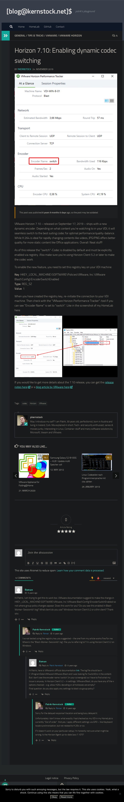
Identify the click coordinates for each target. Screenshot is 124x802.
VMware (51, 35)
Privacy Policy (71, 778)
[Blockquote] (55, 563)
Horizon (33, 403)
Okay (54, 797)
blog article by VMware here (53, 387)
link (77, 670)
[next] (116, 475)
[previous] (16, 475)
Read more (66, 797)
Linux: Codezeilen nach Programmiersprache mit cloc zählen (94, 478)
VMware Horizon (70, 35)
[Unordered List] (51, 563)
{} (69, 563)
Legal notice (51, 778)
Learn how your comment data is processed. (80, 570)
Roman (46, 633)
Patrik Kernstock (41, 629)
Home (21, 26)
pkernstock (24, 69)
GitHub (47, 26)
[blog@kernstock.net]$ (39, 11)
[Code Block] (60, 563)
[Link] (64, 563)
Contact (60, 26)
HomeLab (34, 26)
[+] (73, 563)
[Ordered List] (46, 563)
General (20, 35)
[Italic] (33, 563)
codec (24, 403)
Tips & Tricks (36, 35)
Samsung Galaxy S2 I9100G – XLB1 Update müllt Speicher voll (63, 461)
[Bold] (28, 563)
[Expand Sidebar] (6, 36)
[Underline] (37, 563)
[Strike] (42, 563)
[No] (120, 793)
